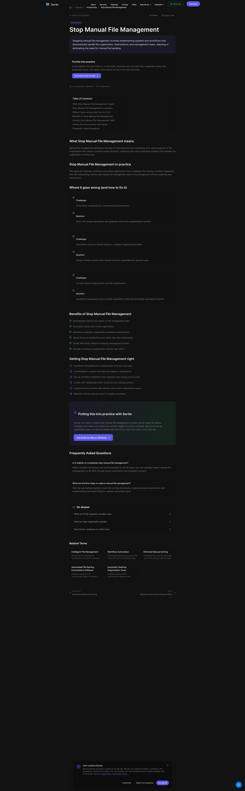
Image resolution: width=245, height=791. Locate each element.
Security (103, 4)
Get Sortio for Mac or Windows (92, 437)
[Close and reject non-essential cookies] (167, 765)
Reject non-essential (144, 783)
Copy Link (169, 15)
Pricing (125, 4)
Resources (144, 4)
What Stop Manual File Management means (93, 104)
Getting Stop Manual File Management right (93, 120)
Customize (126, 783)
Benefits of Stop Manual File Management (92, 116)
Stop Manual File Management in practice (92, 108)
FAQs (134, 4)
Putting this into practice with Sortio (90, 124)
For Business (175, 4)
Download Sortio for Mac (85, 76)
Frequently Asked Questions (86, 128)
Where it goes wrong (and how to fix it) (91, 112)
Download (193, 4)
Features (114, 4)
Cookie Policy (106, 774)
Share (155, 15)
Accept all (162, 783)
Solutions (158, 4)
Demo (93, 4)
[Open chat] (239, 785)
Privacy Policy (122, 774)
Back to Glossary (80, 15)
